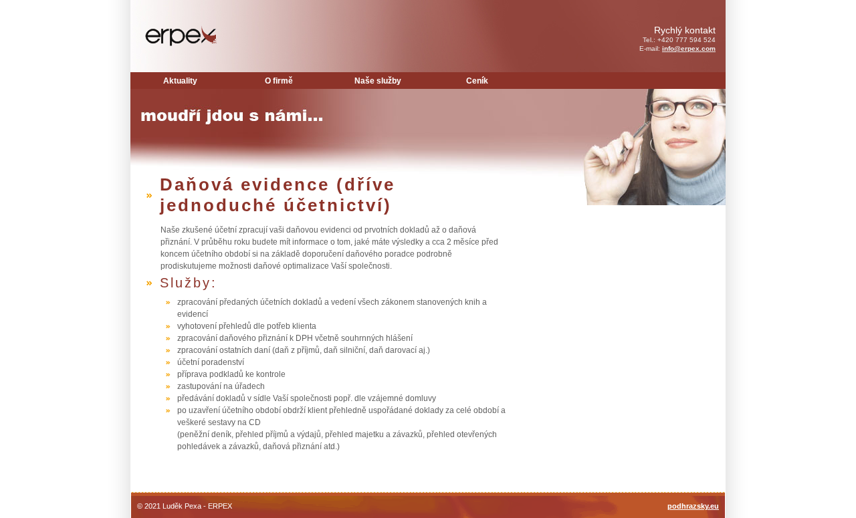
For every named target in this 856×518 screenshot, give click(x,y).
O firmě (279, 80)
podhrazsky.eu (693, 506)
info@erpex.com (689, 48)
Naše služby (377, 80)
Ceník (477, 80)
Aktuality (180, 80)
